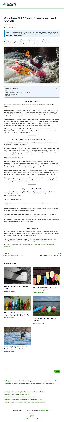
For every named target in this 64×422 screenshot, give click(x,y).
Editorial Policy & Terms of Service (32, 419)
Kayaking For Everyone (9, 291)
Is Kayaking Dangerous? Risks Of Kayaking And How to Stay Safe (15, 348)
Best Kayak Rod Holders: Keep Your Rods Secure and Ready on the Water (24, 392)
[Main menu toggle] (60, 4)
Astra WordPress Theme (45, 410)
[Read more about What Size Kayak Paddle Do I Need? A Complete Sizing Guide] (46, 276)
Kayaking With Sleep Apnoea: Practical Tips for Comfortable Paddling (23, 399)
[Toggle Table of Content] (56, 88)
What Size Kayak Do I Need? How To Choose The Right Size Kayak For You (16, 314)
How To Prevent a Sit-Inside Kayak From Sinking (18, 92)
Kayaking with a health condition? (13, 381)
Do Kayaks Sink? (10, 90)
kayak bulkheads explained (38, 244)
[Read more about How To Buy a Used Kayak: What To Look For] (46, 306)
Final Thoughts (10, 96)
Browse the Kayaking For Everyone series (42, 383)
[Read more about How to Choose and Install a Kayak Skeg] (17, 275)
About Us (32, 413)
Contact (32, 415)
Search (6, 369)
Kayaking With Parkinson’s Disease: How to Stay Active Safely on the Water (24, 402)
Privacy (32, 417)
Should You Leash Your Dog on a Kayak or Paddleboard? (19, 397)
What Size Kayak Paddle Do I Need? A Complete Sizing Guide (45, 289)
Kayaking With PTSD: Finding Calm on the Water (16, 394)
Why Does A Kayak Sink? (12, 94)
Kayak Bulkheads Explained (15, 157)
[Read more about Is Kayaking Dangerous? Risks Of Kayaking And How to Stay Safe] (17, 335)
